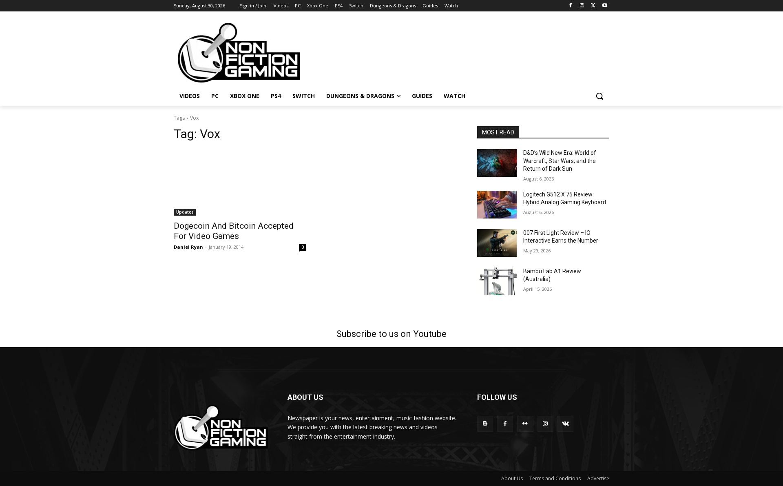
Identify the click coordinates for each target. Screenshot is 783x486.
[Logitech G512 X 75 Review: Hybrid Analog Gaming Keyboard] (497, 204)
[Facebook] (570, 6)
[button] (599, 96)
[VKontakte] (565, 424)
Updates (185, 212)
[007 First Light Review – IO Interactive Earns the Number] (497, 243)
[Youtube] (604, 6)
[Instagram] (582, 6)
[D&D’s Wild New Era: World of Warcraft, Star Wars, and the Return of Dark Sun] (497, 163)
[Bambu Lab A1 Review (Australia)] (497, 281)
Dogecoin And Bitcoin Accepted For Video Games (234, 231)
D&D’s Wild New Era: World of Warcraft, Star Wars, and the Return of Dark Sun (559, 160)
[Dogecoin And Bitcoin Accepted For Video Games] (240, 182)
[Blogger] (485, 424)
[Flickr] (525, 424)
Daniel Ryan (188, 247)
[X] (593, 6)
